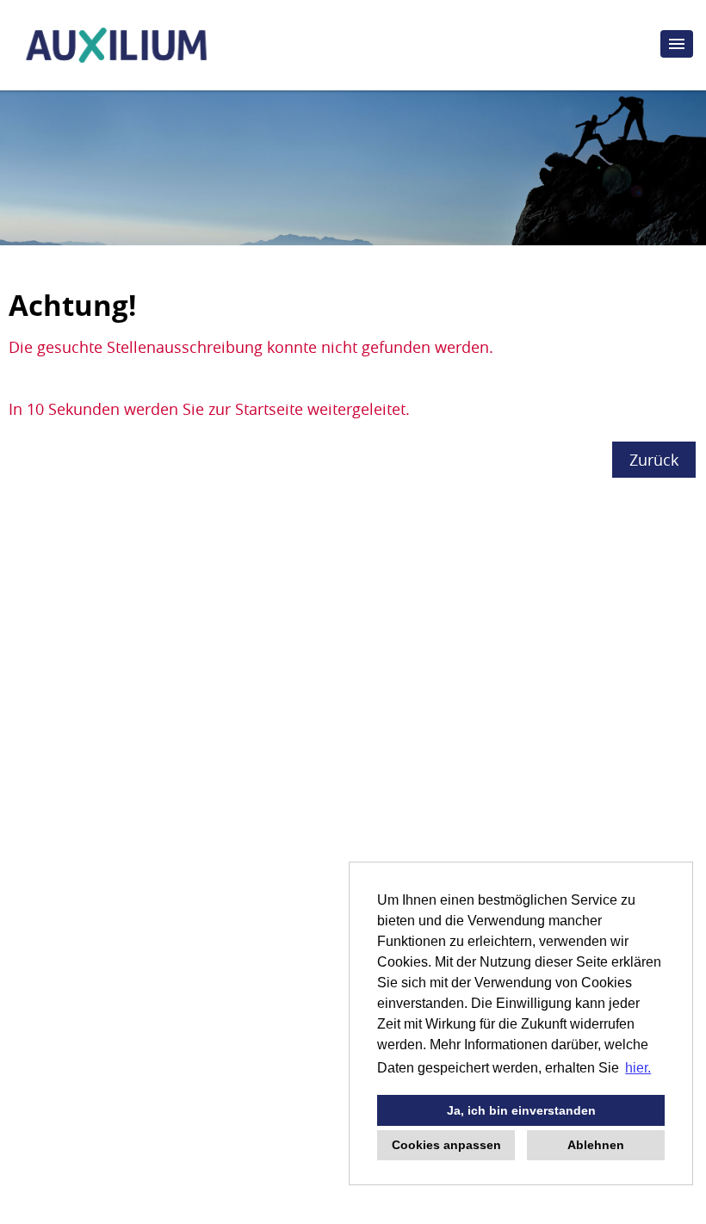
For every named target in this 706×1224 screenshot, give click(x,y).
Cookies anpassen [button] (446, 1145)
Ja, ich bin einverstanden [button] (521, 1110)
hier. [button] (638, 1067)
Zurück (653, 459)
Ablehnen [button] (595, 1145)
